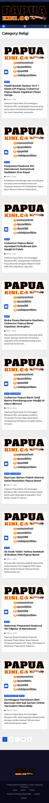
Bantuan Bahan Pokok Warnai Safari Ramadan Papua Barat (23, 479)
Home (15, 790)
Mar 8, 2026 (11, 254)
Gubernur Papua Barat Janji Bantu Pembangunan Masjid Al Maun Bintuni (24, 400)
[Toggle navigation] (24, 26)
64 (23, 739)
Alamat (23, 790)
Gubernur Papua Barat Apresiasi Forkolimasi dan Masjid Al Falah (20, 246)
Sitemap (24, 798)
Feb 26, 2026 (11, 633)
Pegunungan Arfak (11, 695)
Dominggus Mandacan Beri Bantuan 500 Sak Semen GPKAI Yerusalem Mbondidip (24, 703)
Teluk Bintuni (15, 393)
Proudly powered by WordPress (17, 785)
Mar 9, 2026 (11, 99)
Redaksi (37, 794)
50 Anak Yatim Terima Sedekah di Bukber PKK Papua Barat (24, 553)
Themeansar (24, 787)
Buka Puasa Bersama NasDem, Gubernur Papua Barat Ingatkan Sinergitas (24, 323)
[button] (45, 26)
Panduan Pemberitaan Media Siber (19, 794)
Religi (7, 82)
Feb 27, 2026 (11, 485)
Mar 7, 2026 (11, 331)
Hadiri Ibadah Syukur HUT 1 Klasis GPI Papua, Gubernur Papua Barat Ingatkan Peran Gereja (22, 90)
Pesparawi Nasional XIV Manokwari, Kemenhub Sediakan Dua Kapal (19, 169)
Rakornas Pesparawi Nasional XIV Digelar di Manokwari (23, 627)
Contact (31, 790)
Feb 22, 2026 (11, 710)
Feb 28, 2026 (11, 408)
